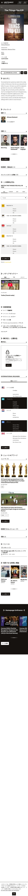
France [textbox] (4, 197)
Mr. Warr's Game (14, 581)
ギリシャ (9, 422)
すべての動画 (5, 643)
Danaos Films (16, 424)
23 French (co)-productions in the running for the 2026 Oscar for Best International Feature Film (12, 480)
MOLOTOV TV (9, 205)
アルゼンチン (10, 399)
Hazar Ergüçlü (23, 148)
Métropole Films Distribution (19, 436)
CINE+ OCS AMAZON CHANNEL (13, 215)
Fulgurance (4, 49)
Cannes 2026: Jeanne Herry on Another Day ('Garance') (8, 630)
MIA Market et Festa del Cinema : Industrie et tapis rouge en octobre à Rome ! (13, 509)
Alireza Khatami (5, 44)
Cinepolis (15, 402)
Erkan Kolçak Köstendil (15, 148)
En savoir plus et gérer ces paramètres (10, 890)
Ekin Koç (4, 148)
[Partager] (22, 72)
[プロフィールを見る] (25, 2)
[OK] (14, 893)
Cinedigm (15, 390)
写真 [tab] (14, 277)
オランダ (9, 410)
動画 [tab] (5, 277)
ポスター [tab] (23, 277)
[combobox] (14, 197)
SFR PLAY (8, 226)
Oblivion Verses (4, 580)
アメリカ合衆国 (10, 387)
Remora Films (11, 49)
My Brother (24, 579)
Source (2, 262)
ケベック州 (9, 433)
